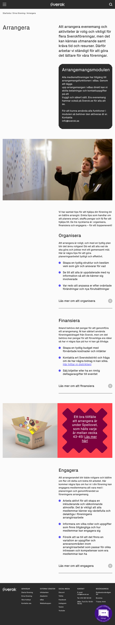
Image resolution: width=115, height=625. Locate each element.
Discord (62, 593)
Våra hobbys (26, 600)
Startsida (7, 13)
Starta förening (27, 593)
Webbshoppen (45, 603)
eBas (42, 600)
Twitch (61, 607)
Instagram (62, 603)
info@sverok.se (83, 594)
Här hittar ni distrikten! (77, 364)
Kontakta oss (26, 603)
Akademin (44, 596)
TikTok (61, 596)
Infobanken (44, 593)
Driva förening (19, 13)
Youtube (62, 611)
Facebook (62, 600)
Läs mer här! (89, 439)
